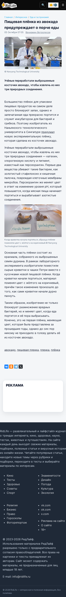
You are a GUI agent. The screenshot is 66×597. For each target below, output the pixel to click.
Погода (46, 484)
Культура (47, 488)
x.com (45, 514)
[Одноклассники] (11, 367)
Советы (12, 488)
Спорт (11, 492)
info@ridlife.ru (21, 576)
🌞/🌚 (53, 5)
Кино (10, 475)
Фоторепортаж (17, 522)
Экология (47, 492)
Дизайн (46, 479)
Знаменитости (50, 475)
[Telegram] (16, 367)
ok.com (46, 509)
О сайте (46, 525)
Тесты (11, 479)
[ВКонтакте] (6, 367)
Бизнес (11, 509)
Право (11, 514)
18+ (43, 529)
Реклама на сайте (53, 521)
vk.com (45, 505)
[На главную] (8, 5)
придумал (47, 132)
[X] (21, 367)
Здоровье (13, 484)
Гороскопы (14, 518)
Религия (12, 505)
